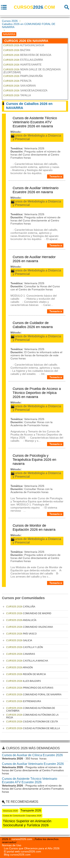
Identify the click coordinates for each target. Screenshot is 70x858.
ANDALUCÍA (21, 620)
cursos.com (34, 7)
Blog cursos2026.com (17, 854)
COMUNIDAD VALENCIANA (29, 627)
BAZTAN (16, 50)
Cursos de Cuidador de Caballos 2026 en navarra (33, 325)
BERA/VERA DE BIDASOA (27, 55)
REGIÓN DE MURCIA (26, 674)
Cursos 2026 (10, 20)
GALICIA (19, 640)
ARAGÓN (19, 667)
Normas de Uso (11, 845)
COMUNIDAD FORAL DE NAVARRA (33, 694)
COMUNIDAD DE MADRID (28, 613)
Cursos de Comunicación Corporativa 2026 (22, 816)
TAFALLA (17, 95)
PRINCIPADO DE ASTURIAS (29, 687)
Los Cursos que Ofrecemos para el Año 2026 (32, 848)
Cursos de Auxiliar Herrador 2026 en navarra (34, 259)
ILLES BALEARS (23, 681)
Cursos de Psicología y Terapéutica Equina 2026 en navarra (34, 460)
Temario (54, 176)
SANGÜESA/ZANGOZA (25, 90)
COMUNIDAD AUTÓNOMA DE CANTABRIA (30, 709)
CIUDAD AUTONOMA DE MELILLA (33, 728)
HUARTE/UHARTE (22, 64)
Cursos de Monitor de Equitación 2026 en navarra (34, 527)
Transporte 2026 (30, 810)
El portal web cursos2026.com (22, 851)
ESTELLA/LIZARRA (23, 59)
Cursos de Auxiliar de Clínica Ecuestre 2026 (32, 755)
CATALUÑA (20, 606)
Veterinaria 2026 (10, 811)
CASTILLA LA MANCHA (27, 660)
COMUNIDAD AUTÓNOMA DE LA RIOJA (32, 716)
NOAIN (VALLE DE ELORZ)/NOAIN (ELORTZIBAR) (31, 71)
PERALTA (17, 80)
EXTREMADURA (23, 701)
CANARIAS (20, 654)
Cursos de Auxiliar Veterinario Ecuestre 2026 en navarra (36, 190)
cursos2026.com (22, 839)
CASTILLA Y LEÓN (24, 647)
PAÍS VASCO (21, 633)
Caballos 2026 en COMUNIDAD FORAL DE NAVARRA (28, 25)
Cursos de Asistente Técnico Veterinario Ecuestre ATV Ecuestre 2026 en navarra (35, 122)
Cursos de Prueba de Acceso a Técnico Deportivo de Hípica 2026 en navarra (37, 393)
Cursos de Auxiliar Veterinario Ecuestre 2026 (33, 763)
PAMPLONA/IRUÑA (23, 76)
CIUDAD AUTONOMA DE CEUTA (32, 721)
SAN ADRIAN (19, 85)
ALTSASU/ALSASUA (23, 45)
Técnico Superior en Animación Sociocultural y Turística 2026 (27, 823)
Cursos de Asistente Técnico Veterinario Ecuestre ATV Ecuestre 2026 (29, 780)
